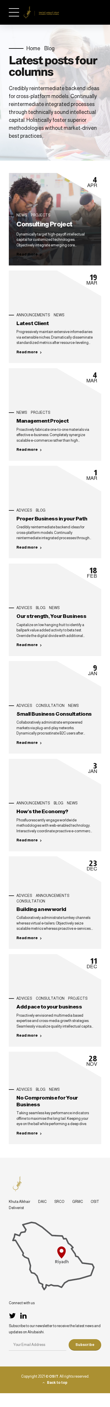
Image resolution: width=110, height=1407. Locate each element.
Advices (24, 510)
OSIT (95, 1202)
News (21, 215)
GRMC (77, 1202)
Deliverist (16, 1208)
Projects (40, 215)
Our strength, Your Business (51, 616)
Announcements (33, 315)
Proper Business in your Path (51, 519)
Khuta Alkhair (19, 1202)
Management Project (42, 421)
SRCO (59, 1202)
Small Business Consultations (54, 714)
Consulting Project (44, 224)
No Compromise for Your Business (47, 1101)
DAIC (42, 1202)
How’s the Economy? (42, 811)
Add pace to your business (49, 1007)
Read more (27, 254)
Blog (49, 48)
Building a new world (41, 909)
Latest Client (32, 323)
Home (33, 48)
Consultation (50, 706)
